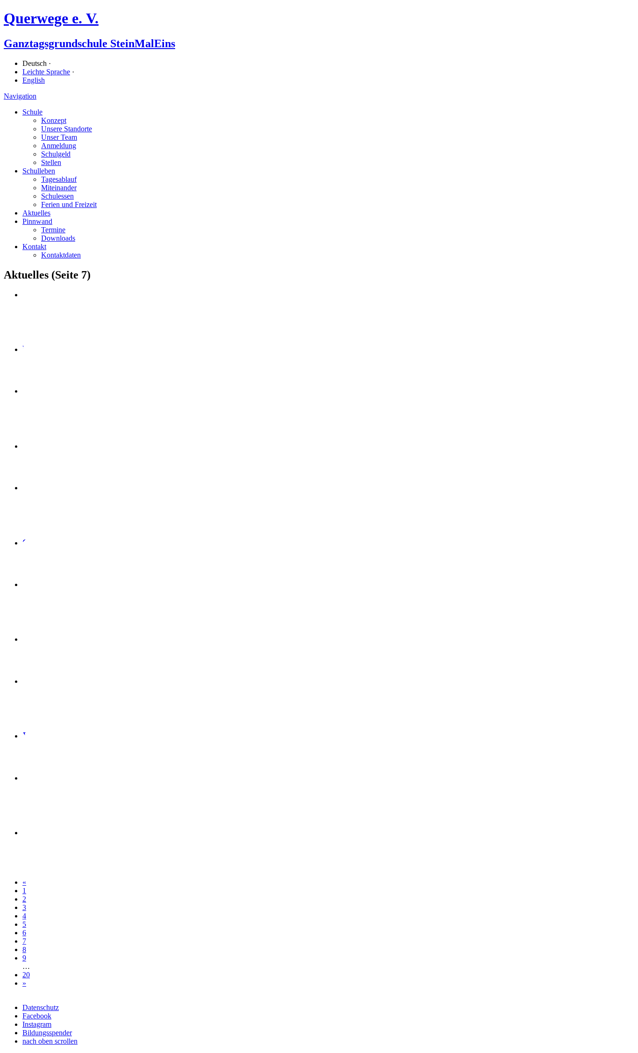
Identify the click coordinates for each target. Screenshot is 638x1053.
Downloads (58, 238)
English (33, 80)
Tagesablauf (59, 179)
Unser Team (59, 137)
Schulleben (38, 171)
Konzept (53, 120)
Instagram (36, 1024)
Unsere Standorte (66, 129)
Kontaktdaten (61, 255)
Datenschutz (40, 1007)
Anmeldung (58, 146)
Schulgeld (56, 154)
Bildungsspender (47, 1033)
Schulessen (57, 196)
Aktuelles (36, 213)
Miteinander (59, 188)
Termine (53, 230)
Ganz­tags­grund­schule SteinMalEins (89, 43)
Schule (32, 112)
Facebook (36, 1016)
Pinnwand (37, 221)
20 (26, 975)
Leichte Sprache (46, 72)
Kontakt (34, 247)
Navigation (20, 96)
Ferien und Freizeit (69, 204)
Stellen (51, 162)
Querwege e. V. (51, 18)
